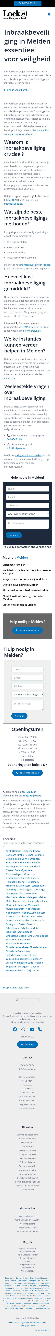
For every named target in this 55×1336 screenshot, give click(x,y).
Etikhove (24, 866)
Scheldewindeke (30, 928)
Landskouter (39, 885)
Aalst (8, 850)
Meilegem (32, 897)
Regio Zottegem (27, 1258)
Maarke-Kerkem (28, 893)
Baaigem (16, 850)
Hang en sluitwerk (27, 1154)
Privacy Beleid (13, 1322)
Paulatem (32, 924)
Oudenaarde (37, 920)
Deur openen (27, 1142)
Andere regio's (27, 1270)
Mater (22, 897)
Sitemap (23, 1325)
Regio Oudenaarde (27, 1248)
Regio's (27, 1242)
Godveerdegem (14, 874)
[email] (32, 1029)
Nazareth (19, 908)
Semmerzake (24, 931)
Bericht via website (28, 1077)
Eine (31, 1278)
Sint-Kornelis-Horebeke (18, 943)
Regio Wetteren (27, 1264)
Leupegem (12, 893)
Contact (27, 1057)
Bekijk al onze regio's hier (16, 987)
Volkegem (36, 958)
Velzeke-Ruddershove (18, 958)
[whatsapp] (23, 1029)
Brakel (20, 854)
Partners (32, 1325)
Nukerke (10, 916)
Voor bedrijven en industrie (27, 1220)
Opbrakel (24, 920)
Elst (29, 862)
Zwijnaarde (33, 970)
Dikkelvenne (22, 858)
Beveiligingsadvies (27, 1174)
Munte (9, 908)
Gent (17, 870)
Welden (38, 962)
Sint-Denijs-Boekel (38, 935)
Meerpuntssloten (27, 1158)
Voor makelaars (27, 1223)
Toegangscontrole (27, 1166)
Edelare (10, 862)
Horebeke (11, 881)
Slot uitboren (27, 1146)
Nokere (41, 912)
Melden (22, 557)
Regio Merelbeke (27, 1251)
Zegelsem (11, 966)
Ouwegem (11, 924)
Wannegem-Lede (23, 962)
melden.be (10, 378)
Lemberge (39, 889)
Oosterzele (12, 920)
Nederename (13, 912)
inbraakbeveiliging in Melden (35, 264)
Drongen (35, 858)
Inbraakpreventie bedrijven (27, 1181)
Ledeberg (11, 889)
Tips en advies (27, 1189)
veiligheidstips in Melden (28, 455)
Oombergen (23, 916)
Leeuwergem (25, 889)
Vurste (9, 962)
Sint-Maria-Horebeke (17, 947)
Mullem (22, 905)
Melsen (17, 901)
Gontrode (29, 874)
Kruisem (10, 885)
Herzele (25, 878)
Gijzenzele (27, 870)
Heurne (35, 878)
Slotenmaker (27, 1208)
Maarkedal (11, 897)
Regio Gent (27, 1261)
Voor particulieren (27, 1216)
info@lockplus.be (13, 203)
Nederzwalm (29, 912)
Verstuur (14, 535)
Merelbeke (28, 901)
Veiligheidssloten (27, 1162)
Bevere (36, 850)
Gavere (9, 870)
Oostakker (37, 916)
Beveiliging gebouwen (27, 1178)
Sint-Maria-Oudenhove (18, 951)
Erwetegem (12, 866)
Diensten (27, 1127)
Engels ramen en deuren (27, 1185)
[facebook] (15, 1029)
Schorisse (11, 931)
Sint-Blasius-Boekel (16, 935)
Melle (9, 901)
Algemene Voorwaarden (31, 1322)
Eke (17, 862)
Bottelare (11, 854)
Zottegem (11, 970)
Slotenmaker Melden (14, 564)
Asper (47, 1281)
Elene (23, 862)
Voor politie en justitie (27, 1231)
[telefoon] (40, 1029)
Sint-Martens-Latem (17, 955)
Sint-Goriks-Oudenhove (18, 939)
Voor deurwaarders (27, 1227)
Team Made (45, 1330)
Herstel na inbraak (27, 1150)
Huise (21, 881)
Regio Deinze (27, 1267)
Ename (36, 862)
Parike (21, 924)
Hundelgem (32, 881)
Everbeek (35, 866)
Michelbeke (42, 901)
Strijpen (33, 955)
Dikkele (10, 858)
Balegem (27, 850)
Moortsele (11, 905)
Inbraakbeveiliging (27, 1170)
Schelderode (13, 928)
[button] (27, 3)
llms (44, 1322)
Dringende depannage (27, 1134)
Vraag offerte (27, 1080)
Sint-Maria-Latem (39, 947)
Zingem (34, 966)
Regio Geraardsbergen (27, 1254)
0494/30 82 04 (11, 199)
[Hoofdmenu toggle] (49, 14)
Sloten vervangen (27, 1138)
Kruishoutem (23, 885)
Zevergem (23, 966)
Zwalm (21, 970)
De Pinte (39, 854)
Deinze (29, 854)
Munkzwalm (34, 905)
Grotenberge (13, 878)
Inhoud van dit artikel (18, 89)
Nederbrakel (33, 908)
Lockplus (35, 1318)
